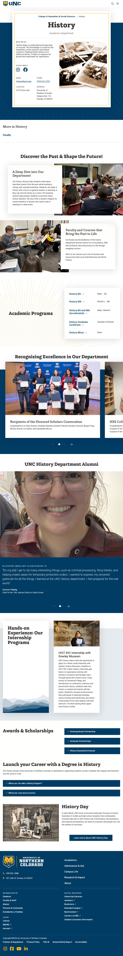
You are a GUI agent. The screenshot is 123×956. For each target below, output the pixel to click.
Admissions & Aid (74, 865)
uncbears (68, 900)
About (67, 883)
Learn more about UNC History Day (91, 838)
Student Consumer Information (78, 919)
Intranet (6, 928)
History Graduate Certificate (78, 323)
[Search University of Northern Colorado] (112, 3)
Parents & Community (13, 908)
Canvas (6, 921)
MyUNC (6, 924)
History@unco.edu (23, 81)
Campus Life (71, 871)
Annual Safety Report (62, 942)
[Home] (12, 3)
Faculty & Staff (9, 900)
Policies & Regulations (13, 942)
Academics (70, 860)
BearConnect (70, 912)
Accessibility (81, 942)
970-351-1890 (12, 873)
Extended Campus (72, 908)
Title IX (46, 942)
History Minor (76, 332)
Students (7, 896)
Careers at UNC (71, 916)
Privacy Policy (33, 942)
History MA (75, 301)
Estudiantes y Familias (13, 912)
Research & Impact (74, 877)
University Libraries (73, 896)
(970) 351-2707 (43, 81)
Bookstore (69, 904)
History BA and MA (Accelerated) (79, 312)
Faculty (7, 135)
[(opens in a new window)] (18, 70)
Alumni (6, 904)
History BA (75, 293)
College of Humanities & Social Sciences (56, 16)
